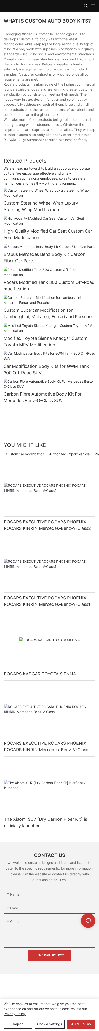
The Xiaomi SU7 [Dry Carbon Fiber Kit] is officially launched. (45, 822)
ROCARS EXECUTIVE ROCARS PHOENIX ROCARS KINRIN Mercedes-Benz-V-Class (46, 746)
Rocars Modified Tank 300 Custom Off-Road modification (49, 285)
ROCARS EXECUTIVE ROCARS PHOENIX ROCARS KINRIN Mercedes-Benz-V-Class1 (47, 601)
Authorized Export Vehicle (69, 454)
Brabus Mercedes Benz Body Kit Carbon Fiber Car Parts (45, 257)
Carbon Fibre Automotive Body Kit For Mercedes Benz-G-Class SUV (43, 397)
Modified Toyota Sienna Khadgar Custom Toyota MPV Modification (45, 341)
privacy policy (15, 1014)
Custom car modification (25, 454)
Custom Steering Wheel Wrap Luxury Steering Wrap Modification (41, 206)
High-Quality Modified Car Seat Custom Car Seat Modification (48, 234)
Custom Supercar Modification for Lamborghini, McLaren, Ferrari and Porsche (48, 313)
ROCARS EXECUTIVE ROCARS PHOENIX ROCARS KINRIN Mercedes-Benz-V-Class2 (47, 525)
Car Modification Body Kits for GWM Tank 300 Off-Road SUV (46, 369)
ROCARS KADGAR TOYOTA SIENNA (40, 673)
